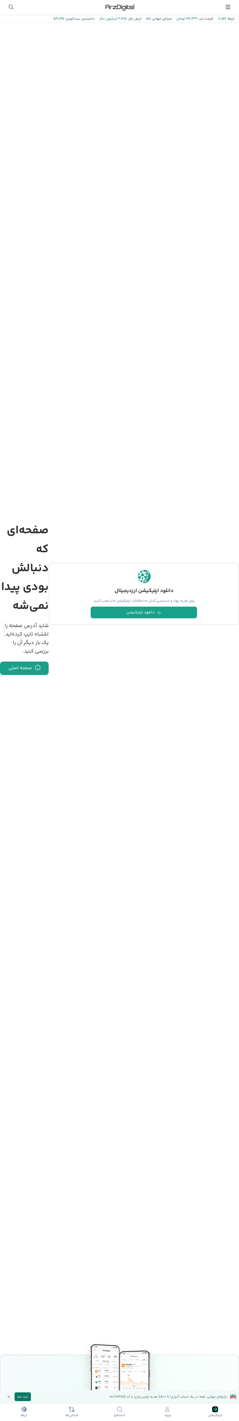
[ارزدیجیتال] (119, 7)
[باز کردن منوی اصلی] (228, 7)
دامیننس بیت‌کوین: (79, 19)
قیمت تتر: (205, 19)
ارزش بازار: (133, 19)
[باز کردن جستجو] (11, 7)
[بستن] (8, 1396)
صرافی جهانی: (161, 19)
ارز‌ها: (230, 19)
